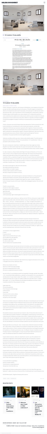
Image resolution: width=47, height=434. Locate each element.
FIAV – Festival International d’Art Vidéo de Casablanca (10, 406)
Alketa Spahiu (6, 105)
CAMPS (8, 378)
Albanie (4, 378)
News (17, 33)
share (43, 378)
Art (3, 101)
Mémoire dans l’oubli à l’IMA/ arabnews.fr (24, 405)
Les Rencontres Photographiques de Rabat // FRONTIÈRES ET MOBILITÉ (38, 408)
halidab (13, 33)
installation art (13, 378)
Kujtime (7, 101)
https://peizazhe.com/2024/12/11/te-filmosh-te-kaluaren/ (15, 37)
